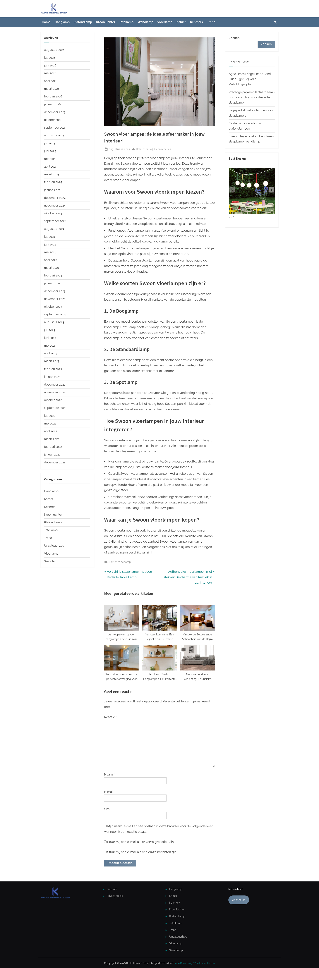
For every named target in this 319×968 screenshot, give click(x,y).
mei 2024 (50, 252)
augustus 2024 (54, 229)
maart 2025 (51, 174)
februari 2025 (53, 182)
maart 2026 (52, 88)
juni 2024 (50, 244)
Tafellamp (126, 22)
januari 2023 (52, 377)
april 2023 (50, 353)
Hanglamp (62, 22)
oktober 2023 (53, 306)
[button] (271, 189)
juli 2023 (49, 330)
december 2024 (55, 198)
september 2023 (55, 314)
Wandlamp (145, 22)
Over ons (112, 889)
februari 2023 (53, 369)
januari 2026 (52, 104)
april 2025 (50, 166)
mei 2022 (50, 423)
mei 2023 (50, 345)
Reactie (110, 717)
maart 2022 (51, 439)
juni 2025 (50, 151)
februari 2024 (53, 275)
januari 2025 (52, 190)
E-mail (109, 792)
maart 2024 (51, 267)
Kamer (181, 22)
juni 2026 (50, 65)
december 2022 (54, 384)
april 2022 (50, 431)
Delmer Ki (142, 149)
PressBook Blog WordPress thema (194, 963)
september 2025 (55, 127)
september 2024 (55, 221)
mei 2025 (50, 159)
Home (46, 22)
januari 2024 (52, 283)
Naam (109, 774)
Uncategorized (54, 545)
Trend (211, 22)
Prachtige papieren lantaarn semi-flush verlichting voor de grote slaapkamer (252, 97)
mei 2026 (50, 73)
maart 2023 (51, 361)
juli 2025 (49, 143)
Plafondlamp (83, 22)
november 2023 (55, 299)
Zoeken (234, 38)
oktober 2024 (53, 213)
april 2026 (50, 81)
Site (107, 809)
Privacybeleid (115, 895)
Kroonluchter (105, 22)
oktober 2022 (53, 400)
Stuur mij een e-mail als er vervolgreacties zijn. (140, 842)
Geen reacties (162, 149)
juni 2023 (50, 338)
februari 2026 (53, 96)
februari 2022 (53, 446)
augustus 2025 (54, 135)
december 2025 (55, 112)
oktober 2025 (53, 120)
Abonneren (238, 899)
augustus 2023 (54, 322)
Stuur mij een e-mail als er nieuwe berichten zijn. (142, 852)
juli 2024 (49, 236)
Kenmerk (196, 22)
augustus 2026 (54, 49)
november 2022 (54, 392)
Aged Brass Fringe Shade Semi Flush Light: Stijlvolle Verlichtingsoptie (250, 79)
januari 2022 (52, 454)
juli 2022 (49, 415)
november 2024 (55, 205)
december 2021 (54, 462)
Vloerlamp (164, 22)
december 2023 (55, 291)
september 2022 (55, 408)
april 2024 (50, 260)
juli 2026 (49, 57)
